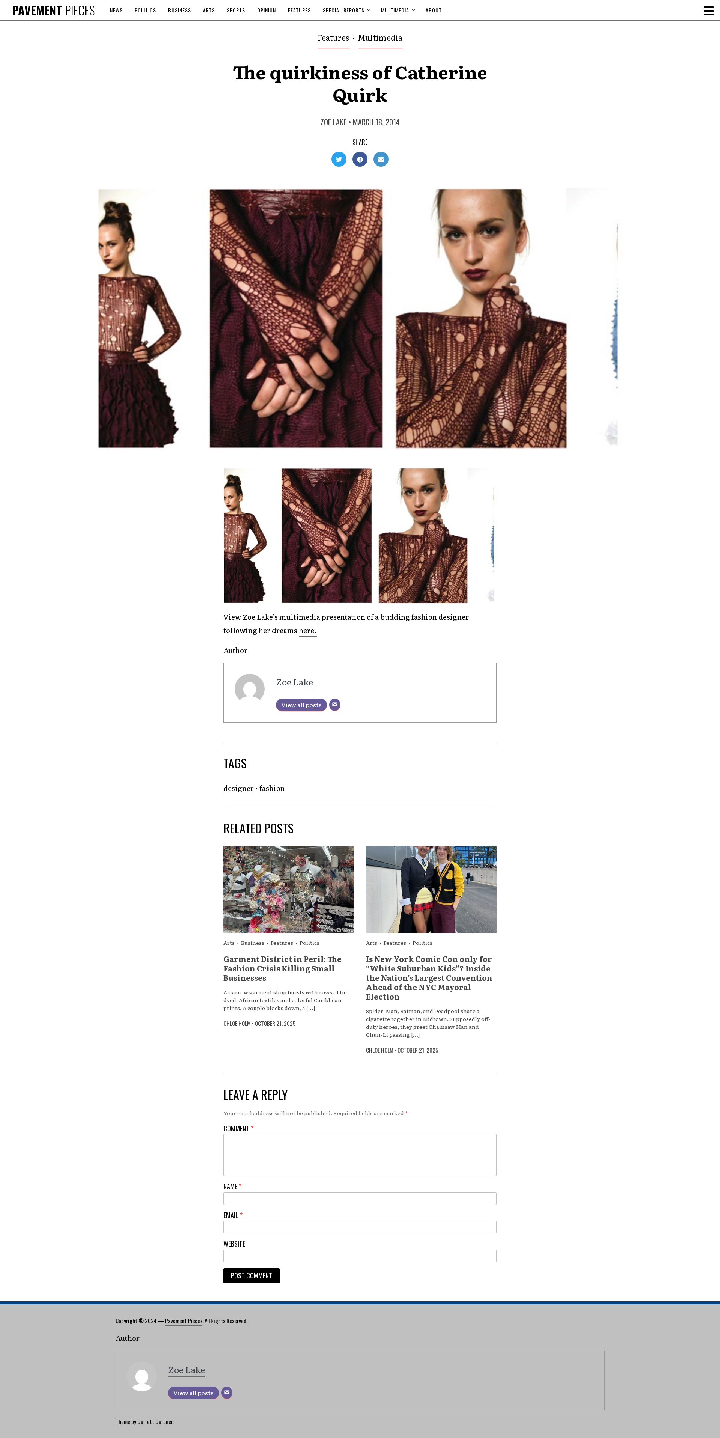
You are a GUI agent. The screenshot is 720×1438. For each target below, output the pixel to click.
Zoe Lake (333, 122)
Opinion (266, 10)
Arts (209, 10)
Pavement (53, 10)
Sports (236, 10)
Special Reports (343, 10)
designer (239, 788)
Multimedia (395, 10)
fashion (272, 788)
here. (308, 630)
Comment (239, 1128)
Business (179, 10)
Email (233, 1215)
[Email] (334, 705)
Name (233, 1186)
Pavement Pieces (183, 1320)
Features (299, 10)
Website (234, 1243)
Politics (145, 10)
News (116, 10)
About (434, 10)
